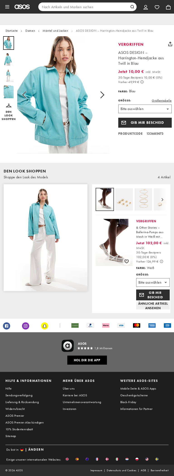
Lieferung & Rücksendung (22, 402)
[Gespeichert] (157, 7)
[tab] (105, 200)
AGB (143, 470)
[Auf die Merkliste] (127, 261)
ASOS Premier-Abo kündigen (24, 422)
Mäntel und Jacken (55, 31)
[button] (8, 112)
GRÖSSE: (124, 100)
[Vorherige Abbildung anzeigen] (25, 95)
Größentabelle (162, 100)
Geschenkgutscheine (134, 395)
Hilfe (8, 388)
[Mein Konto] (145, 7)
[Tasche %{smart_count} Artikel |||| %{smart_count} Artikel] (168, 7)
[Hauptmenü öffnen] (7, 7)
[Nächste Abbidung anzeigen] (100, 95)
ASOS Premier (14, 416)
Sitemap (10, 436)
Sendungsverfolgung (18, 395)
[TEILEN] (170, 44)
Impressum (96, 470)
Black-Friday (128, 402)
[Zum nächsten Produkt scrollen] (162, 199)
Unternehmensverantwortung (82, 402)
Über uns (69, 388)
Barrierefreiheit (160, 470)
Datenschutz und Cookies (121, 470)
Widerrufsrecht (15, 409)
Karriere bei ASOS (75, 395)
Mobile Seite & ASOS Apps (138, 388)
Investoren (69, 409)
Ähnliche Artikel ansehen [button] (153, 305)
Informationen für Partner (136, 409)
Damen (30, 31)
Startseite (11, 31)
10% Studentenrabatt (19, 429)
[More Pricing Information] (142, 82)
